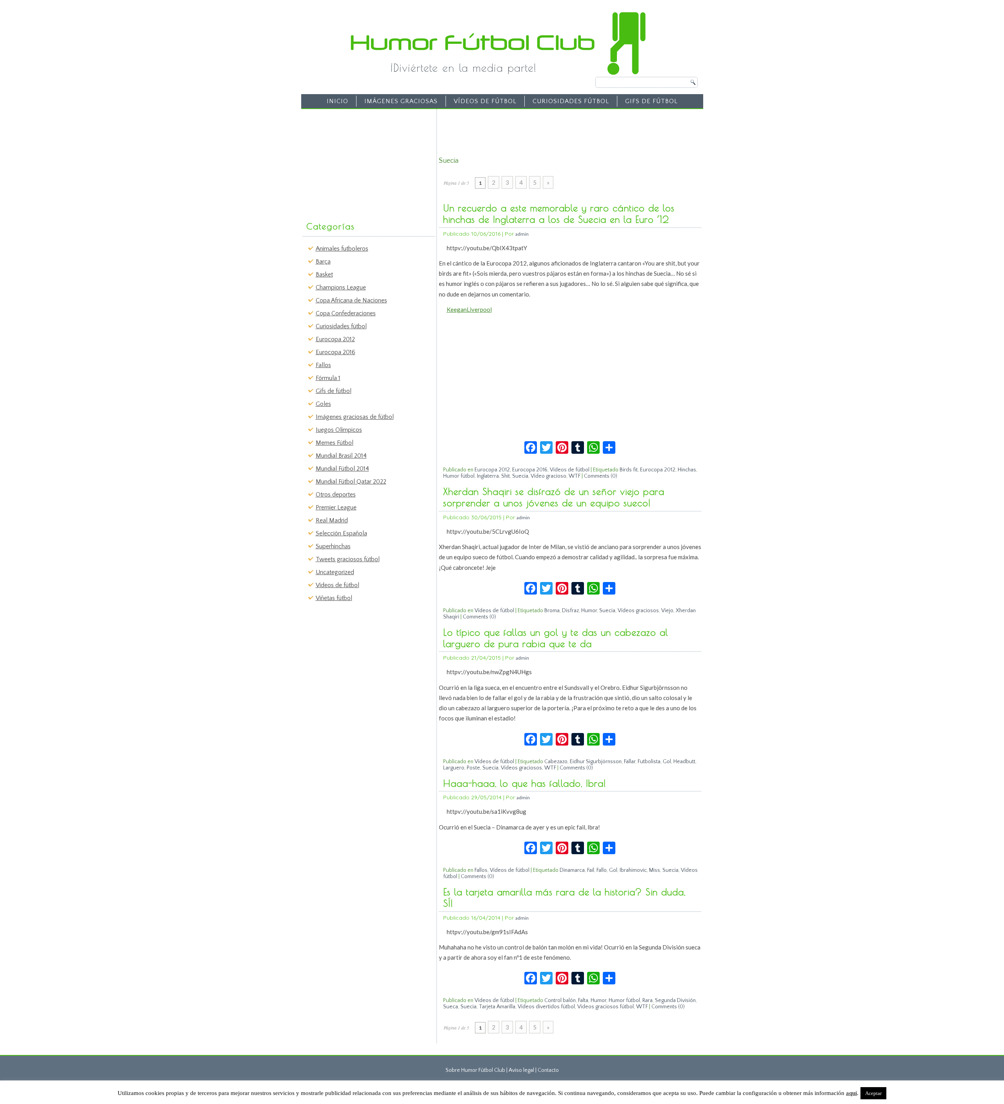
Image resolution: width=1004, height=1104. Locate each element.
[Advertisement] (363, 161)
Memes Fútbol (334, 442)
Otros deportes (336, 494)
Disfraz (570, 610)
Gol (667, 761)
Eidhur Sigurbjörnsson (596, 761)
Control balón (560, 1000)
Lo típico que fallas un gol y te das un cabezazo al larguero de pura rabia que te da (555, 638)
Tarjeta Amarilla (497, 1007)
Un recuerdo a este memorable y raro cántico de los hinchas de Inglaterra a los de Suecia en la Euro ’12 (559, 213)
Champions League (341, 287)
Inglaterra (488, 476)
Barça (323, 261)
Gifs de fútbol (651, 101)
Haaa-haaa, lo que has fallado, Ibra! (524, 783)
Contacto (548, 1070)
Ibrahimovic (633, 870)
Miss (654, 870)
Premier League (336, 507)
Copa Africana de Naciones (351, 300)
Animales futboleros (342, 248)
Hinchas (687, 470)
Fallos (323, 365)
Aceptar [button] (873, 1093)
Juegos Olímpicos (339, 429)
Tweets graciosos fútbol (348, 559)
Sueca (450, 1007)
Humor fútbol (459, 476)
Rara (647, 1000)
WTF (574, 476)
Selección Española (341, 533)
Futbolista (649, 761)
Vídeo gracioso (548, 476)
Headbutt (684, 761)
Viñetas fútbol (334, 598)
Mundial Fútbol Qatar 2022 (351, 481)
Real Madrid (332, 520)
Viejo (667, 610)
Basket (324, 274)
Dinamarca (572, 870)
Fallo (602, 870)
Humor (589, 610)
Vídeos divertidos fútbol (546, 1007)
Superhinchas (333, 546)
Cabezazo (555, 761)
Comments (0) (600, 476)
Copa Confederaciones (346, 313)
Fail (590, 870)
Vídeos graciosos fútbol (605, 1007)
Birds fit (629, 470)
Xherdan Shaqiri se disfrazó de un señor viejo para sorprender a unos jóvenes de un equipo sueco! (553, 497)
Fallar (629, 761)
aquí (851, 1093)
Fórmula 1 (328, 378)
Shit (505, 476)
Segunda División (675, 1000)
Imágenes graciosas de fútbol (355, 416)
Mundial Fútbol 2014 (342, 468)
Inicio (337, 101)
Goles (323, 403)
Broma (552, 610)
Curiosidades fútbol (571, 101)
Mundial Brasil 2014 (341, 455)
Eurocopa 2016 (335, 352)
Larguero (453, 768)
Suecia (520, 476)
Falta (583, 1000)
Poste (473, 768)
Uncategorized (335, 572)
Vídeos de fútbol (485, 101)
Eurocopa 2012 (335, 339)
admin (522, 234)
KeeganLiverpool (469, 309)
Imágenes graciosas (401, 101)
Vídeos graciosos (638, 610)
